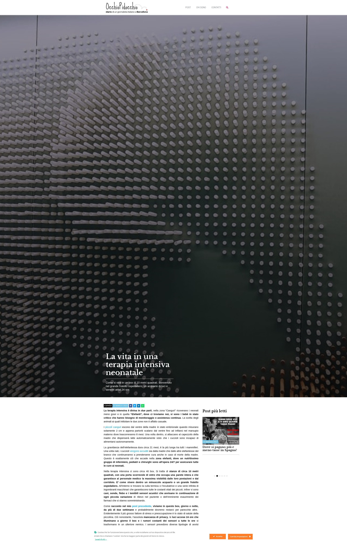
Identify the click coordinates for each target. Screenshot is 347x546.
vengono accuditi (139, 451)
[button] (130, 405)
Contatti (216, 7)
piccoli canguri (113, 427)
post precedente (141, 506)
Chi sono (201, 7)
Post (188, 7)
